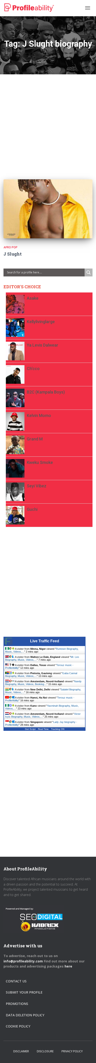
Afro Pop (10, 247)
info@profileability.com (23, 961)
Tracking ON (57, 729)
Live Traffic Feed (44, 641)
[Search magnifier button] (89, 272)
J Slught (12, 254)
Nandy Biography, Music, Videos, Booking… (43, 683)
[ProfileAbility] (29, 7)
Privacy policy (72, 1051)
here (69, 966)
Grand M (35, 438)
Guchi (32, 509)
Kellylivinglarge (41, 321)
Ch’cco (33, 368)
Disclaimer (21, 1051)
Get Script (30, 729)
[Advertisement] (48, 122)
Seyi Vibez (36, 485)
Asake (32, 298)
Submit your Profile (24, 992)
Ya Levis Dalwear (42, 345)
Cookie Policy (18, 1026)
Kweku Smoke (40, 462)
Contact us (16, 981)
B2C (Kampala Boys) (46, 392)
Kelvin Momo (39, 415)
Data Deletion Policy (25, 1015)
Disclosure (45, 1051)
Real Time (43, 729)
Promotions (17, 1003)
